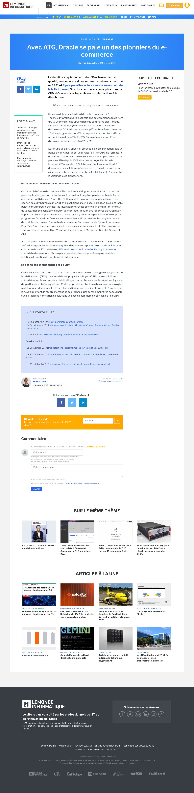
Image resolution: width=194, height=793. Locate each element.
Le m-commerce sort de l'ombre (66, 322)
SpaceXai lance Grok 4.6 (35, 655)
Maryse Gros (40, 381)
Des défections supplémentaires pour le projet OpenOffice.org (78, 348)
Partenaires (148, 5)
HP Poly (56, 17)
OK (117, 421)
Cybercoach (111, 17)
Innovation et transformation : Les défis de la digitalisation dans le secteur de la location (28, 148)
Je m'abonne (144, 97)
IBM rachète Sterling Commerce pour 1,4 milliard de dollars (71, 334)
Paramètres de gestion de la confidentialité (97, 749)
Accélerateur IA (92, 17)
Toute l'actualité (90, 39)
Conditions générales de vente (139, 746)
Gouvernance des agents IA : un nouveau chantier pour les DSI (39, 613)
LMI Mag (152, 17)
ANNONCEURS (65, 746)
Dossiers (78, 5)
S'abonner (174, 5)
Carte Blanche (72, 17)
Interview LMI (137, 17)
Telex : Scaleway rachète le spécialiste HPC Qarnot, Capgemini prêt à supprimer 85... (75, 549)
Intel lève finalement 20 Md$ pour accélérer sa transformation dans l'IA (152, 658)
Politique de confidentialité (73, 483)
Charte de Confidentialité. (60, 461)
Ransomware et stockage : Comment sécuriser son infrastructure (27, 162)
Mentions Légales (83, 746)
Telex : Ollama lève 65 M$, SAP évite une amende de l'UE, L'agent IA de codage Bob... (115, 548)
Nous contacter (48, 746)
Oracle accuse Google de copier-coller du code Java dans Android (78, 364)
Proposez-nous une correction (111, 381)
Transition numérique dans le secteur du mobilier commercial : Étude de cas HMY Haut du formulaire (28, 132)
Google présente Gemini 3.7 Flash (152, 613)
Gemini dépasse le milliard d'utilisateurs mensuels (74, 656)
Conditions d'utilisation (91, 483)
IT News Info (70, 723)
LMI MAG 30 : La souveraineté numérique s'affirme (38, 547)
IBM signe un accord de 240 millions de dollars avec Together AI (114, 658)
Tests (124, 17)
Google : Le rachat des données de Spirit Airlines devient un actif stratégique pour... (114, 615)
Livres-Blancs (129, 5)
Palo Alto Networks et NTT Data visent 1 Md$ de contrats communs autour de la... (77, 614)
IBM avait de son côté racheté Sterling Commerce (87, 249)
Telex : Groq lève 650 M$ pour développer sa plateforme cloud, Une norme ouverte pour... (153, 549)
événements (94, 5)
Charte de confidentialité (107, 746)
